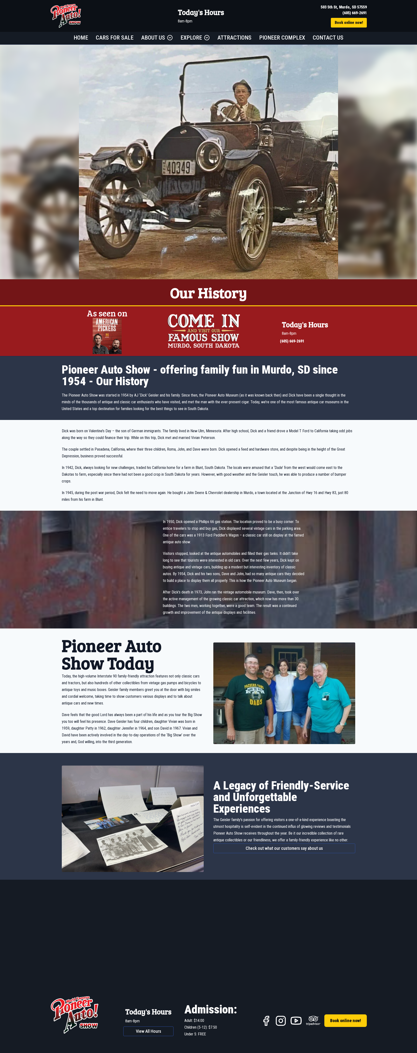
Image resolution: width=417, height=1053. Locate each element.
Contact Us (328, 37)
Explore (191, 37)
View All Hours (148, 1031)
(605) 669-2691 (354, 13)
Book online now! (349, 22)
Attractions (234, 37)
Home (81, 37)
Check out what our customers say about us (284, 848)
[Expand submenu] (170, 38)
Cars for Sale (114, 37)
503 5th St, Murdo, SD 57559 (344, 7)
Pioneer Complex (282, 37)
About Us (153, 37)
